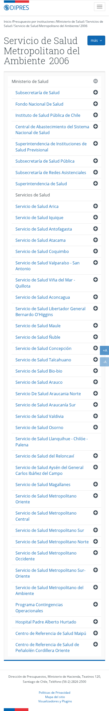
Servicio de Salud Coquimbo (42, 251)
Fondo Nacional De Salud (39, 104)
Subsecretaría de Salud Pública (45, 161)
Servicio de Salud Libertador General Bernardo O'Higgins (50, 311)
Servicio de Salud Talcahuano (43, 360)
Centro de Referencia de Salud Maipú (50, 633)
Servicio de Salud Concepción (43, 348)
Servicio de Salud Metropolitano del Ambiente (46, 26)
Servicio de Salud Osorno (39, 427)
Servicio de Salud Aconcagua (42, 297)
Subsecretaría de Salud (37, 92)
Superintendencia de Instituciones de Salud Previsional (51, 146)
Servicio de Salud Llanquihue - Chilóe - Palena (51, 441)
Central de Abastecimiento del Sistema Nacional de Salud (52, 129)
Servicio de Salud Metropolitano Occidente (46, 556)
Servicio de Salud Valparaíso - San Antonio (47, 266)
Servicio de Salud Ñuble (37, 337)
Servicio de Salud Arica (37, 206)
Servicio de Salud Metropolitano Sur (49, 530)
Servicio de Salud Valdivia (39, 416)
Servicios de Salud (32, 195)
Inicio (7, 21)
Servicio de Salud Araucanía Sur (45, 405)
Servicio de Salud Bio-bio (38, 371)
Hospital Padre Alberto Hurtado (45, 622)
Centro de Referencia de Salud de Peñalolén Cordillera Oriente (47, 647)
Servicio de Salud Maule (38, 326)
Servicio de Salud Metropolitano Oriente (46, 499)
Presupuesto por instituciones (34, 21)
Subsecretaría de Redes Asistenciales (50, 172)
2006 (83, 26)
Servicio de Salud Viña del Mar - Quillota (45, 283)
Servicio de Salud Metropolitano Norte (52, 542)
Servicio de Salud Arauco (39, 382)
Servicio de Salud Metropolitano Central (46, 516)
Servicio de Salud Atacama (40, 240)
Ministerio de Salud (70, 21)
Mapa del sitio (55, 697)
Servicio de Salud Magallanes (42, 484)
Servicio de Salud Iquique (39, 217)
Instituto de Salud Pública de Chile (47, 115)
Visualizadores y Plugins (55, 701)
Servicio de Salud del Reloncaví (44, 456)
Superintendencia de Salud (41, 184)
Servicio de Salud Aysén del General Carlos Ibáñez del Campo (49, 470)
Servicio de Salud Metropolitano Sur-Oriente (50, 573)
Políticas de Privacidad (54, 692)
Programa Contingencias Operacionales (39, 607)
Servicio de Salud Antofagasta (43, 229)
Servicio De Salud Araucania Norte (48, 393)
